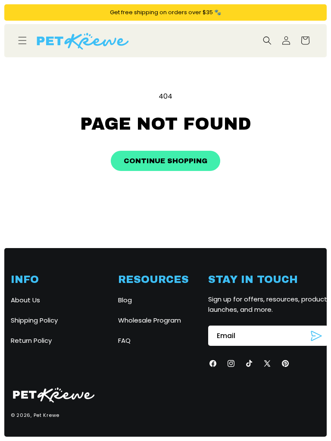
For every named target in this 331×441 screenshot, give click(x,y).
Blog (125, 299)
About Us (25, 299)
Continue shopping (165, 161)
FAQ (124, 340)
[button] (22, 40)
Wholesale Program (149, 320)
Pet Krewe (46, 415)
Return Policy (31, 340)
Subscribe (316, 336)
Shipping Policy (34, 320)
